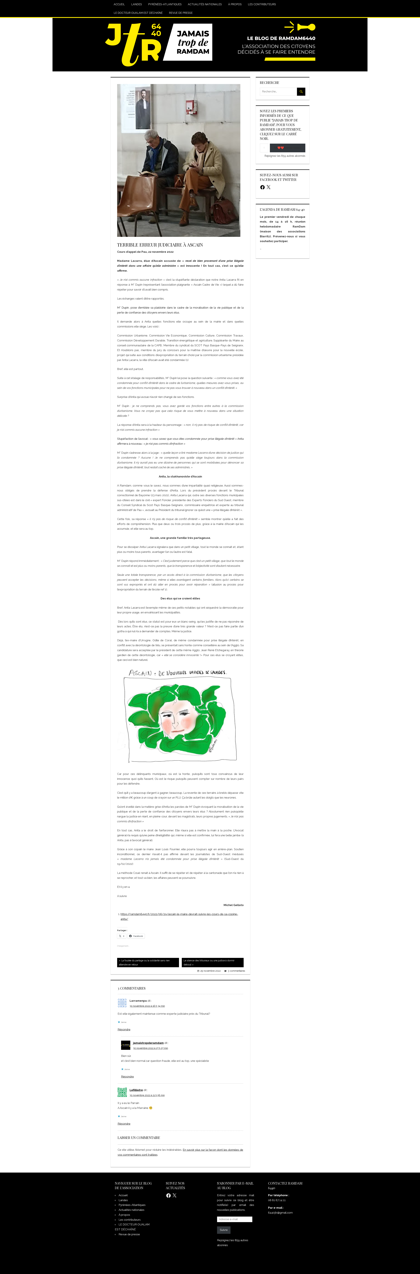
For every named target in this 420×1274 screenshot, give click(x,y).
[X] (268, 187)
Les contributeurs (262, 4)
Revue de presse (181, 12)
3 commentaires (236, 971)
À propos (235, 4)
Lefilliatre (136, 1090)
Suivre (224, 1229)
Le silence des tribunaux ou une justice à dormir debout (208, 963)
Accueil (119, 4)
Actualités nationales (205, 4)
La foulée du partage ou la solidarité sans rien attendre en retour (143, 963)
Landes (136, 4)
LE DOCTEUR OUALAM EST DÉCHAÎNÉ (138, 12)
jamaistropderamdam (148, 1043)
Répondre (124, 1029)
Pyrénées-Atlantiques (165, 4)
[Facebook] (262, 187)
